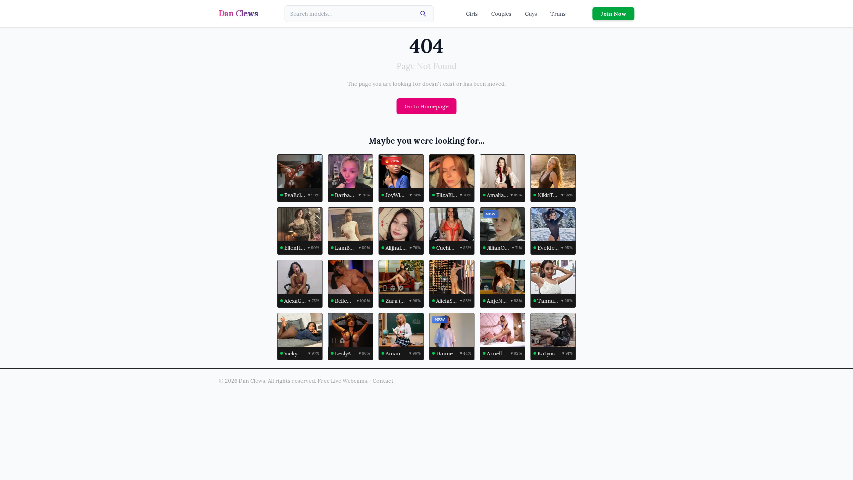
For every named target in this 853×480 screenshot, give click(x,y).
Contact (383, 380)
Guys (531, 13)
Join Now (613, 13)
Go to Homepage (426, 106)
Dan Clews (238, 13)
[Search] (423, 14)
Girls (472, 13)
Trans (558, 13)
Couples (501, 13)
